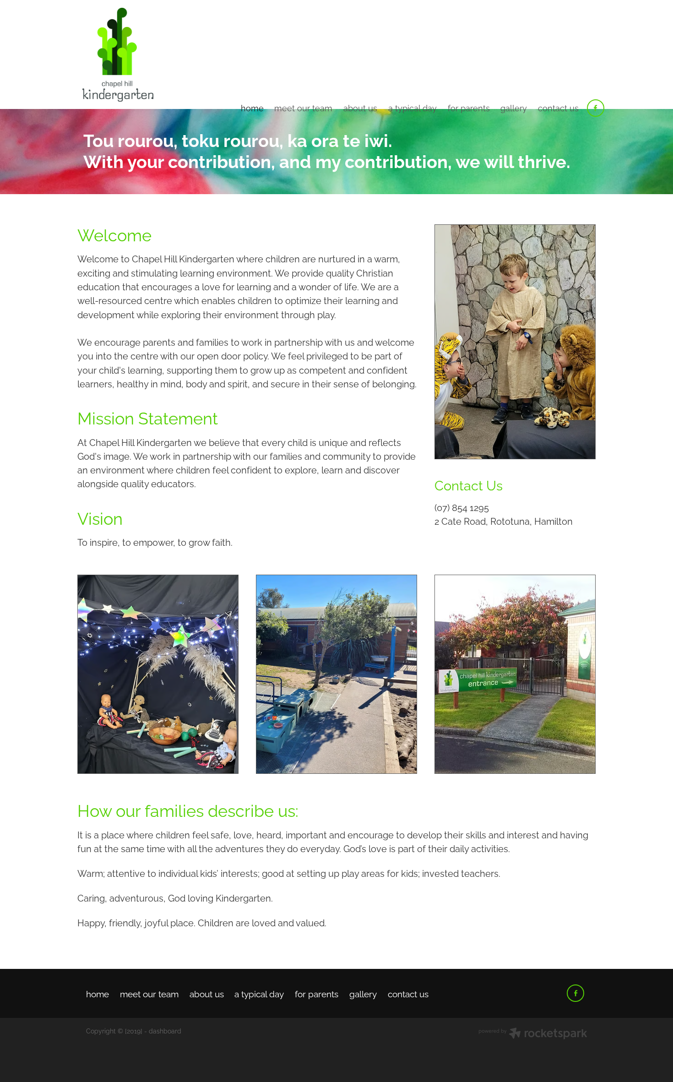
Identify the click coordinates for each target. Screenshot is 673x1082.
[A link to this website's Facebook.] (595, 108)
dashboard (165, 1030)
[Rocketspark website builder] (532, 1034)
